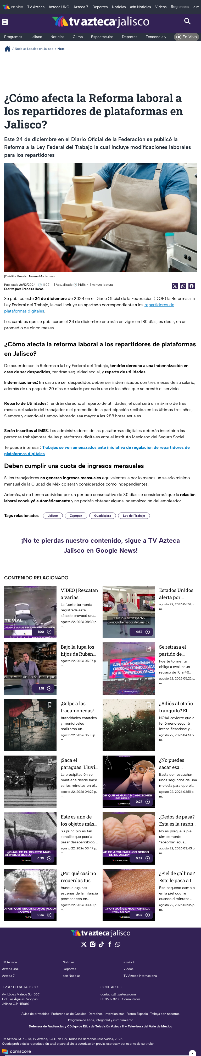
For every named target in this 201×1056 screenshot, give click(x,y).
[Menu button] (13, 22)
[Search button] (187, 22)
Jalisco (53, 516)
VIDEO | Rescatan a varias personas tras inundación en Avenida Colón (79, 594)
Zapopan (76, 516)
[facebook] (110, 946)
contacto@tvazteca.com (118, 994)
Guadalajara (102, 516)
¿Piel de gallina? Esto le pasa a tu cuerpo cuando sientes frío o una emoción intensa (177, 877)
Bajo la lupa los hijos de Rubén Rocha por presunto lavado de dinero (79, 651)
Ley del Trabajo (134, 516)
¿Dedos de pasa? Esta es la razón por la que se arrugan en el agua (176, 820)
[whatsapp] (117, 945)
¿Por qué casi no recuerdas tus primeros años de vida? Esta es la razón (78, 877)
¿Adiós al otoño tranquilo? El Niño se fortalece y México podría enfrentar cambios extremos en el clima (177, 707)
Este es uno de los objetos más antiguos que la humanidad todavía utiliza (77, 820)
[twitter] (84, 946)
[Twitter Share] (175, 286)
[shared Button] (183, 286)
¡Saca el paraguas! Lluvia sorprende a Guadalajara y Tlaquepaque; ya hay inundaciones (79, 764)
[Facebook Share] (191, 286)
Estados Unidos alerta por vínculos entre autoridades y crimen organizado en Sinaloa (176, 594)
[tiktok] (101, 946)
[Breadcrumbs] (9, 48)
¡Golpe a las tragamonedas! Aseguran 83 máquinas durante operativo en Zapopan (77, 707)
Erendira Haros (32, 289)
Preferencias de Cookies (68, 1014)
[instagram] (92, 946)
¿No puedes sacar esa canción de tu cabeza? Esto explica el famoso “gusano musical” (176, 764)
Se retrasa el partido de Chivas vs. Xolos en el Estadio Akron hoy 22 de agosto (177, 651)
